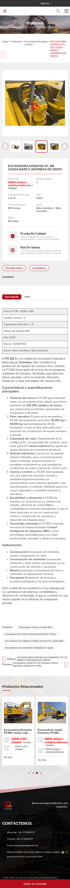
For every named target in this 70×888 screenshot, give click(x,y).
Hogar (5, 41)
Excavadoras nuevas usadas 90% (35, 627)
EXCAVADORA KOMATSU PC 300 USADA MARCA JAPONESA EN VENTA (58, 49)
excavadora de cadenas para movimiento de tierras (30, 634)
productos (16, 41)
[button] (5, 146)
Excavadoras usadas (31, 43)
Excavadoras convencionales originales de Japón (29, 648)
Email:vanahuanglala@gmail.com (22, 845)
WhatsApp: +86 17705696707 (21, 832)
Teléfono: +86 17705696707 (20, 839)
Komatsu (43, 41)
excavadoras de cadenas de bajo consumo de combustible (34, 641)
